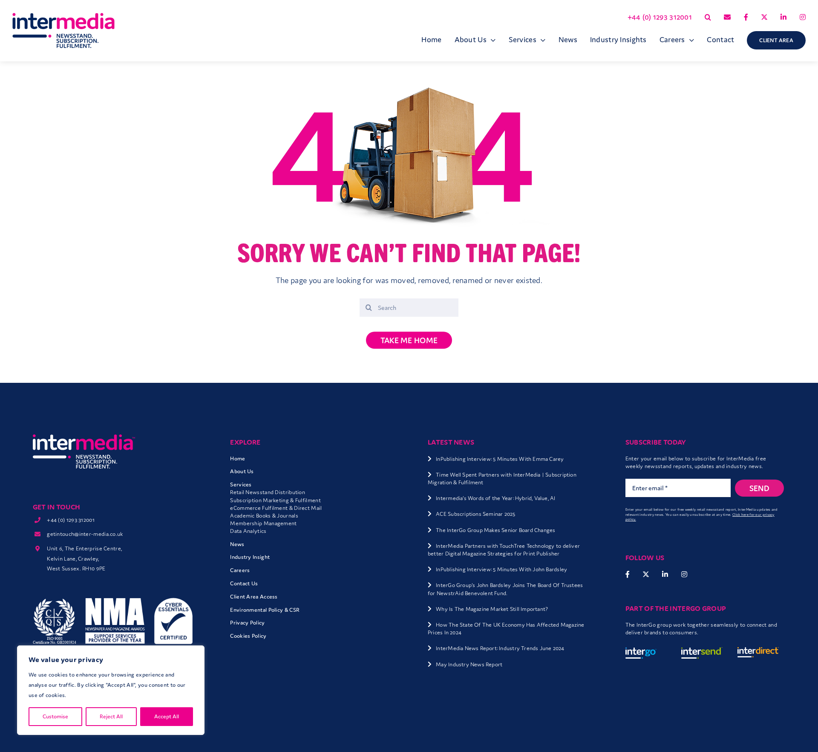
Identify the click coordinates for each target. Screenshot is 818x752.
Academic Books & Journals (264, 515)
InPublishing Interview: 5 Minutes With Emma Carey (500, 459)
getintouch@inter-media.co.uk (85, 534)
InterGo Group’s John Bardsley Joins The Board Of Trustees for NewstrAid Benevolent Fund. (505, 588)
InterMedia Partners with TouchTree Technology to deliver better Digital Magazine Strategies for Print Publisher (504, 549)
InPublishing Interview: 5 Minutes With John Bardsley (501, 569)
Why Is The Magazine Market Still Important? (492, 609)
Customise (55, 716)
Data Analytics (248, 531)
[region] (110, 690)
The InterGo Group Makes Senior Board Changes (495, 530)
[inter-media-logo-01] (84, 438)
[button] (708, 17)
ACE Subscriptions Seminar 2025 (475, 514)
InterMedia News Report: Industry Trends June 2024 (500, 648)
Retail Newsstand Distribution (267, 492)
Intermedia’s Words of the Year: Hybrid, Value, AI (495, 498)
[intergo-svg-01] (646, 651)
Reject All (111, 716)
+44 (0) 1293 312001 (71, 520)
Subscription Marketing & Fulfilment (275, 500)
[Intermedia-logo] (63, 17)
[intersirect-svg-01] (758, 651)
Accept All (166, 716)
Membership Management (263, 523)
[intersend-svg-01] (702, 651)
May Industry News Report (469, 664)
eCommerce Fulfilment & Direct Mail (276, 508)
